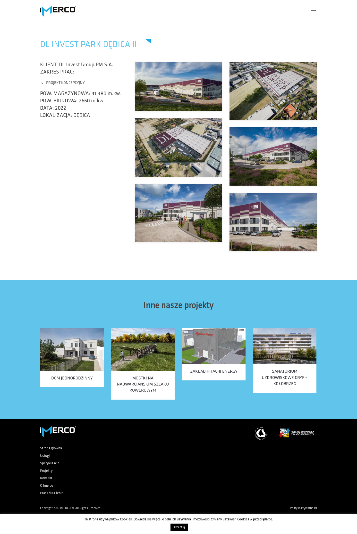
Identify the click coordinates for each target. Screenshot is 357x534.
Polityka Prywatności (303, 508)
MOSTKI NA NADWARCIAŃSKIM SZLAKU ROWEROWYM (143, 384)
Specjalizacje (49, 463)
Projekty (46, 471)
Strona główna (51, 448)
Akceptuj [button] (179, 527)
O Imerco (46, 486)
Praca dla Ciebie (51, 493)
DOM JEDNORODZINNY (72, 378)
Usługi (45, 456)
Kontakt (46, 478)
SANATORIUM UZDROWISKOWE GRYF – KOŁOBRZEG (284, 378)
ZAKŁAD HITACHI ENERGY (214, 372)
